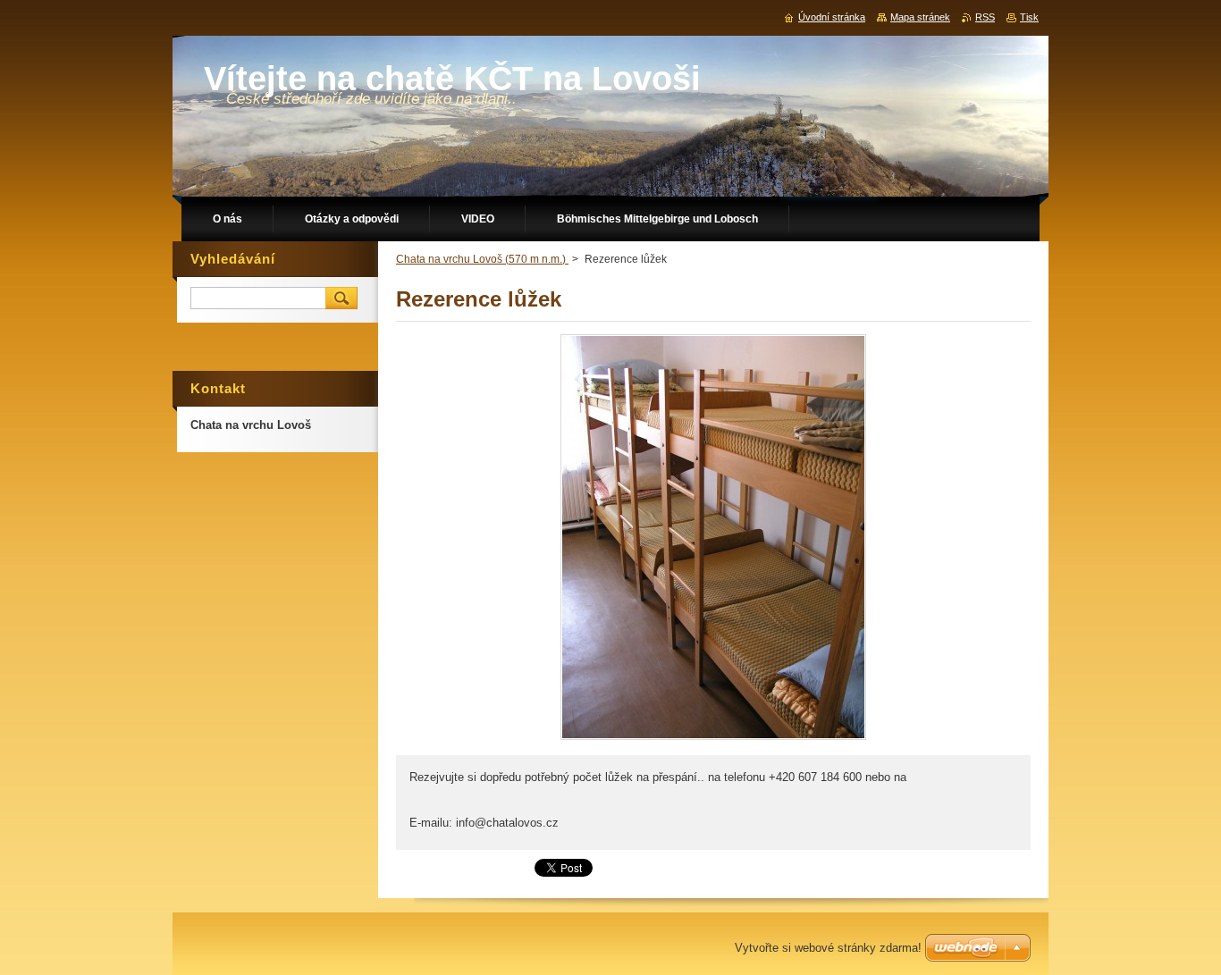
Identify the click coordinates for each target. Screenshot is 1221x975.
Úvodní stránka (831, 17)
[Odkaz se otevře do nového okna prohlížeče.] (713, 739)
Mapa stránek (920, 17)
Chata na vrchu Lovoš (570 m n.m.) (482, 259)
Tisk (1029, 17)
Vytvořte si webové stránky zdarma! (828, 947)
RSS (985, 17)
